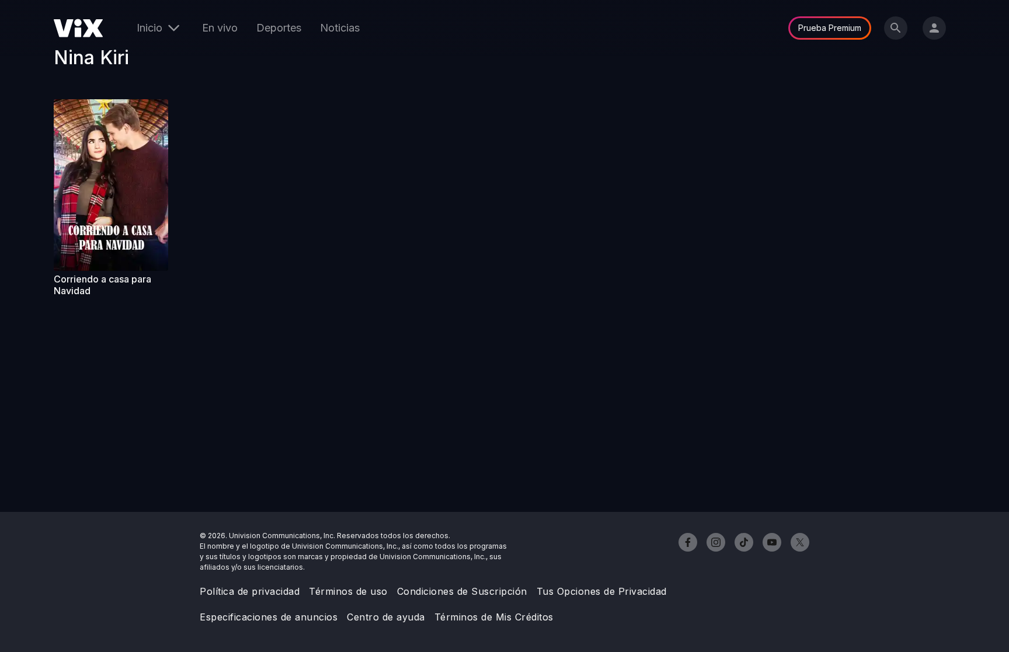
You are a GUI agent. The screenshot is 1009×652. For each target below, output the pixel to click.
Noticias (340, 28)
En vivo (220, 28)
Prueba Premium (829, 28)
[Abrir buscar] (895, 28)
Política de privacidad (250, 591)
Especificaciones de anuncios (269, 617)
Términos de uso (348, 591)
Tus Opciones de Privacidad (602, 591)
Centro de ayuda (386, 617)
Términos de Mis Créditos (494, 617)
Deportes (278, 28)
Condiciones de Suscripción (462, 591)
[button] (111, 185)
